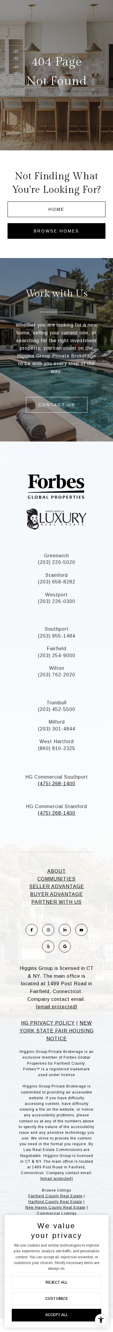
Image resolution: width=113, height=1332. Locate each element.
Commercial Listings (57, 1213)
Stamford (56, 575)
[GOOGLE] (65, 946)
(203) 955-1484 (56, 635)
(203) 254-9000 (56, 655)
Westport (56, 594)
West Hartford (56, 741)
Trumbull (56, 702)
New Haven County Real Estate (55, 1207)
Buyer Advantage (56, 894)
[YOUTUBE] (81, 930)
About (56, 871)
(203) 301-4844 (56, 728)
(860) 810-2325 (56, 748)
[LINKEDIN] (65, 930)
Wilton (56, 668)
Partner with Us (56, 902)
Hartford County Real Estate (55, 1202)
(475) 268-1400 (56, 783)
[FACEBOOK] (32, 930)
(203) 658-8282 (56, 581)
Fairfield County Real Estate (55, 1196)
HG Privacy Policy (48, 1023)
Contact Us (56, 404)
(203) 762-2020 (56, 674)
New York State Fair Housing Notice (57, 1030)
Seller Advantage (56, 886)
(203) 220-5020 (56, 562)
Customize (56, 1299)
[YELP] (48, 946)
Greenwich (56, 555)
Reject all (56, 1282)
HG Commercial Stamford (56, 806)
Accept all (56, 1315)
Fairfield (56, 648)
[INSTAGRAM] (48, 930)
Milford (57, 721)
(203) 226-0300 (56, 601)
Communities (56, 878)
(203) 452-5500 (56, 709)
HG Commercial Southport (56, 777)
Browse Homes (56, 231)
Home (56, 209)
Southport (57, 629)
